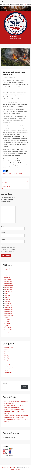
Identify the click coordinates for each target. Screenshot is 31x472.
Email (3, 232)
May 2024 (7, 323)
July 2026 (7, 271)
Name (3, 226)
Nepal (20, 173)
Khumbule (5, 77)
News (6, 362)
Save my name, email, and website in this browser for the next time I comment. (8, 249)
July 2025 (7, 295)
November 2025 (8, 287)
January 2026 (8, 283)
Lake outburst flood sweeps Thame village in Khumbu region (14, 186)
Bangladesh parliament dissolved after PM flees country (15, 182)
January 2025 (8, 307)
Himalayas (7, 355)
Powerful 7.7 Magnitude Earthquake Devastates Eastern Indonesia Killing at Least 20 (14, 411)
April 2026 (7, 277)
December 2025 (8, 285)
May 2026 (7, 275)
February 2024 (8, 330)
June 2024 (7, 321)
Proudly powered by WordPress (9, 467)
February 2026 (8, 281)
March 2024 (7, 328)
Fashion (6, 351)
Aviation (5, 173)
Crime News (7, 349)
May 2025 (7, 299)
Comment (4, 205)
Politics (6, 366)
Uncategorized (8, 372)
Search (5, 383)
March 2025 (7, 303)
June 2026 (7, 273)
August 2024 (7, 317)
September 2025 (8, 291)
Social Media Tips (9, 368)
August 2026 (7, 269)
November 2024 (8, 311)
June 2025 (7, 297)
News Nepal (7, 364)
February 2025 (8, 305)
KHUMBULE (15, 36)
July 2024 (7, 319)
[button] (4, 171)
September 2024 (8, 315)
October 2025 (8, 289)
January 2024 (8, 332)
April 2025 (7, 301)
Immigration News (9, 360)
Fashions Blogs (8, 353)
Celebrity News (8, 347)
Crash (10, 173)
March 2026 (7, 279)
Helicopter (15, 173)
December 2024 (8, 309)
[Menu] (2, 1)
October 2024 (8, 313)
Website (3, 239)
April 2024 (7, 325)
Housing (6, 357)
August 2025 (7, 293)
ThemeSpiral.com (15, 469)
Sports (6, 370)
